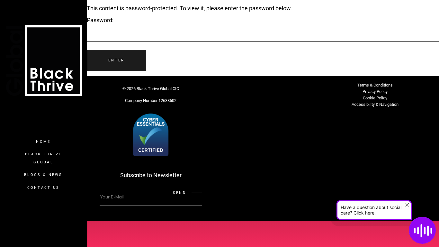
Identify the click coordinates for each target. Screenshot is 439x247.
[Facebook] (240, 91)
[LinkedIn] (270, 91)
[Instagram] (255, 91)
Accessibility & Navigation (375, 104)
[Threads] (263, 109)
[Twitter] (224, 91)
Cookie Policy (375, 98)
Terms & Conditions (375, 85)
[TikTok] (286, 91)
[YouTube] (301, 91)
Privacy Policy (375, 91)
